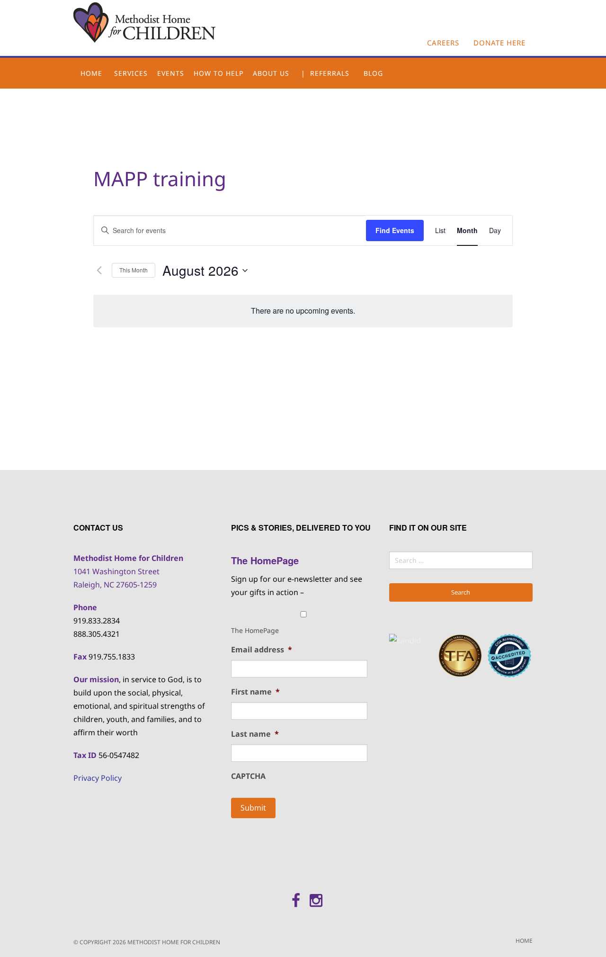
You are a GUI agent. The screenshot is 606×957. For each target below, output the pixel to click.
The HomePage (255, 630)
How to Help (218, 73)
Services (131, 73)
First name (255, 692)
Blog (373, 73)
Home (91, 73)
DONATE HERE (499, 42)
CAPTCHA (248, 776)
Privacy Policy (97, 778)
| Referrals (325, 73)
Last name (255, 734)
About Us (271, 73)
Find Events (394, 230)
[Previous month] (99, 270)
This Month (133, 270)
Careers (443, 42)
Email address (261, 650)
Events (170, 73)
